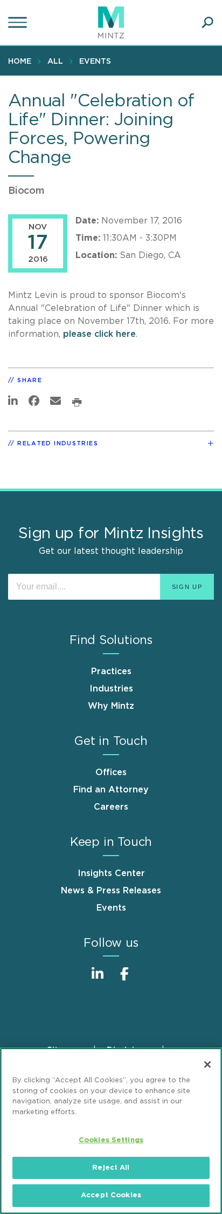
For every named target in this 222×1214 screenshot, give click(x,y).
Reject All (110, 1167)
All (55, 61)
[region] (111, 1131)
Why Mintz (111, 706)
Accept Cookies (111, 1195)
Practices (111, 671)
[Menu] (19, 22)
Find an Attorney (111, 789)
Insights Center (111, 873)
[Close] (207, 1064)
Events (95, 61)
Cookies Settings (111, 1140)
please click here (99, 334)
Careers (111, 807)
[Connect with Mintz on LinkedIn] (97, 979)
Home (19, 61)
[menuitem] (22, 61)
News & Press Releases (111, 890)
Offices (111, 772)
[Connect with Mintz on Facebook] (124, 979)
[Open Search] (207, 22)
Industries (111, 688)
